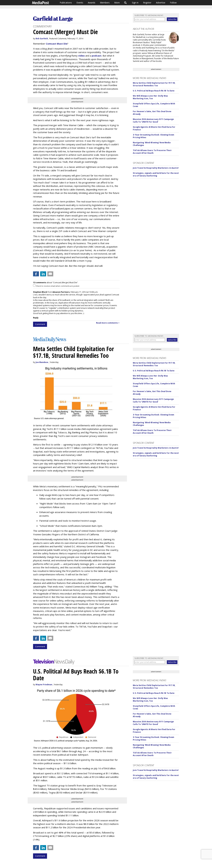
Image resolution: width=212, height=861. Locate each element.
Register (147, 2)
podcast (96, 55)
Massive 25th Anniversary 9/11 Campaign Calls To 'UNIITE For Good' (153, 120)
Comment (40, 324)
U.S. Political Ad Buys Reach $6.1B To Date (153, 90)
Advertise (160, 2)
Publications (66, 2)
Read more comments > (108, 323)
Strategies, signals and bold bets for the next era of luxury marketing (156, 174)
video (81, 55)
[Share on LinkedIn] (43, 273)
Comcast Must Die (56, 43)
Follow (173, 2)
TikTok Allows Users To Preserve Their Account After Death (152, 151)
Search (125, 2)
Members (105, 2)
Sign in (135, 2)
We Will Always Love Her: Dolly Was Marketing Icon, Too (150, 97)
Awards (91, 2)
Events (80, 2)
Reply (35, 317)
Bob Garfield (42, 38)
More (117, 2)
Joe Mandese (42, 362)
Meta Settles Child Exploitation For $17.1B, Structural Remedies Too (154, 84)
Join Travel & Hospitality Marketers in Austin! (156, 168)
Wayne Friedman (44, 684)
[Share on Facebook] (36, 273)
